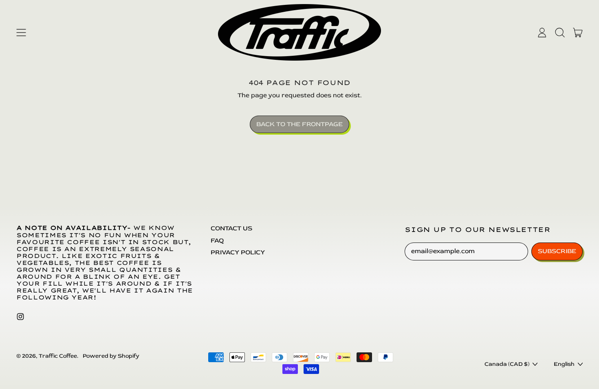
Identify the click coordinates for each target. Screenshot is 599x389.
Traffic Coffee (58, 355)
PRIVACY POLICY (238, 252)
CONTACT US (231, 228)
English (564, 364)
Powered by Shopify (111, 355)
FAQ (217, 240)
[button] (560, 32)
